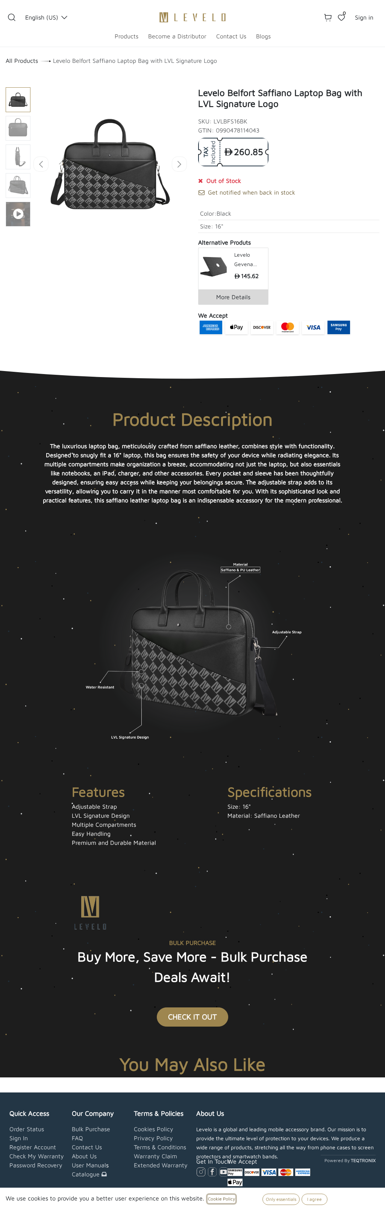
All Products (22, 60)
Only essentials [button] (281, 1199)
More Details (233, 297)
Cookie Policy (221, 1199)
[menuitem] (126, 36)
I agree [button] (314, 1199)
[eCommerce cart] (328, 17)
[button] (12, 17)
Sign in (364, 17)
